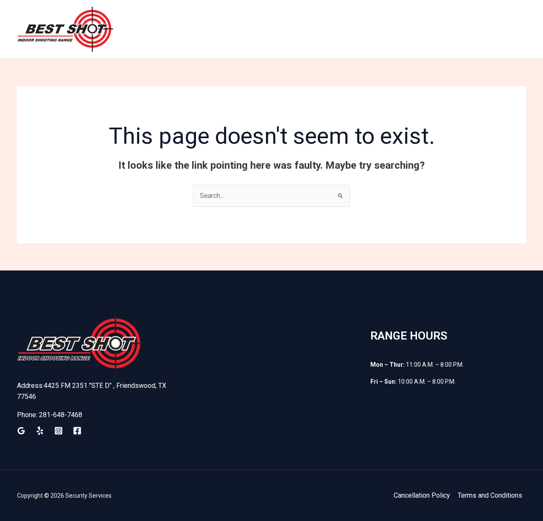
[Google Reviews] (21, 430)
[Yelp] (40, 430)
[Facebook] (77, 430)
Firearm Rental (350, 29)
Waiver (428, 29)
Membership (291, 29)
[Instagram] (58, 430)
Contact (506, 29)
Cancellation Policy (422, 495)
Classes (466, 29)
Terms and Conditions (490, 495)
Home (217, 29)
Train (249, 29)
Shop (395, 29)
